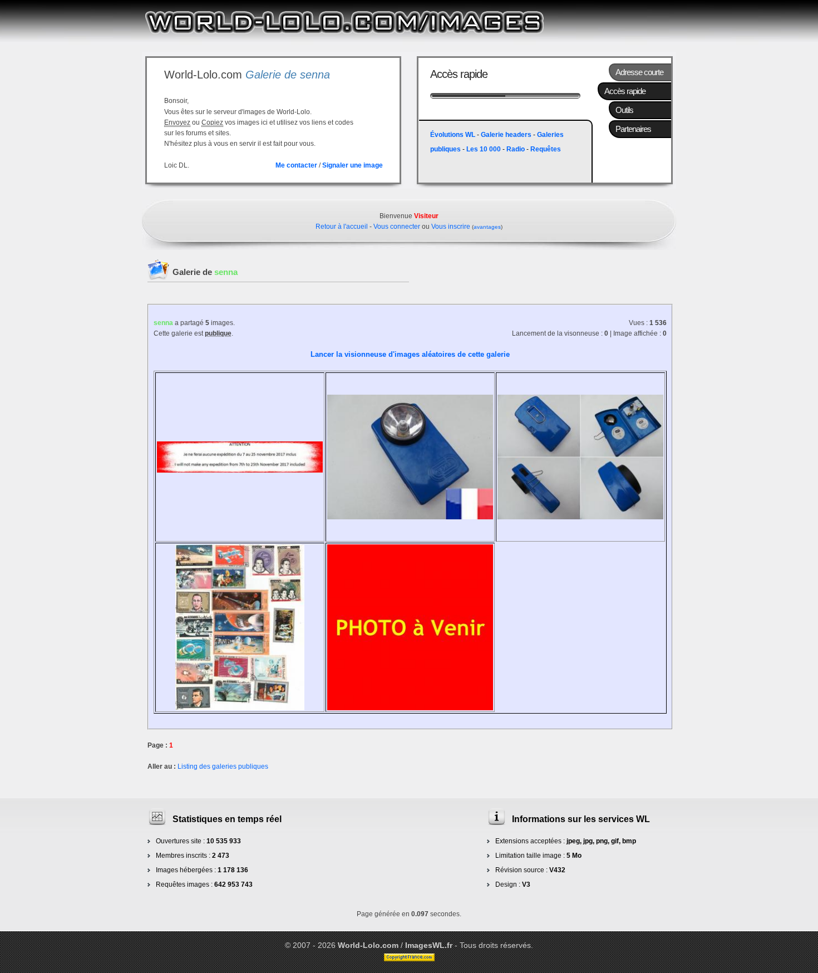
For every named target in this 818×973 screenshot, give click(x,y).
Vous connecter (396, 226)
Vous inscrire (450, 226)
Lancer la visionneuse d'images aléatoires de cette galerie (410, 354)
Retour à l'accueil (342, 226)
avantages (487, 227)
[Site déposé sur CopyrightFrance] (409, 958)
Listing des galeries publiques (223, 766)
